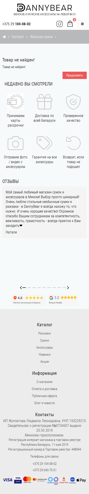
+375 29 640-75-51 (45, 470)
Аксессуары (44, 347)
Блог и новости (44, 403)
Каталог (18, 37)
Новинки (44, 354)
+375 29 (16, 24)
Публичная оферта (44, 396)
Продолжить (74, 75)
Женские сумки (41, 37)
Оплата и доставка (44, 389)
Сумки (44, 340)
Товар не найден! (71, 37)
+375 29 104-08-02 (45, 464)
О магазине (44, 382)
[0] (70, 24)
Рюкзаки (44, 333)
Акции (44, 362)
